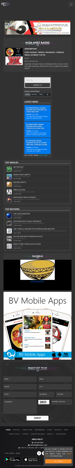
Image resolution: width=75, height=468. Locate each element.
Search (36, 85)
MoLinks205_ (37, 281)
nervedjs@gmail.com (38, 445)
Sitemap (25, 434)
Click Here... (44, 155)
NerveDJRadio (40, 430)
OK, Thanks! (58, 461)
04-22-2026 (35, 114)
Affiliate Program (38, 434)
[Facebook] (39, 453)
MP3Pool (16, 430)
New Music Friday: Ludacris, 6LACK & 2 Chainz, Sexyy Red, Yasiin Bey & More (36, 143)
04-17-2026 (35, 147)
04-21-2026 (35, 131)
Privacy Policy (14, 434)
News (66, 430)
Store (49, 430)
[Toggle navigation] (71, 4)
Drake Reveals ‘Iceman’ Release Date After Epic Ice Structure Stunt (36, 110)
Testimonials (61, 434)
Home (8, 430)
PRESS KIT (50, 434)
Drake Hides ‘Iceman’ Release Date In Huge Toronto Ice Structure (35, 126)
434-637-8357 (38, 443)
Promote (57, 430)
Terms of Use (27, 430)
